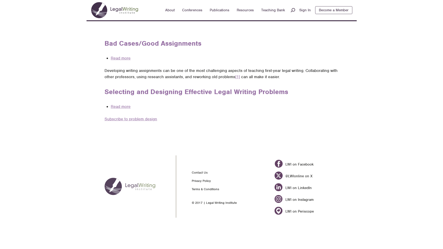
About (170, 10)
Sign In (305, 10)
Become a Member (334, 10)
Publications (219, 10)
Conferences (192, 10)
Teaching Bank (273, 10)
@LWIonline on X (298, 176)
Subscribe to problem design (131, 119)
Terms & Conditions (205, 189)
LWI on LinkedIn (297, 188)
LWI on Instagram (298, 199)
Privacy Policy (201, 181)
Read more (121, 58)
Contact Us (200, 173)
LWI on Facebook (298, 164)
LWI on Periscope (299, 211)
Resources (245, 10)
